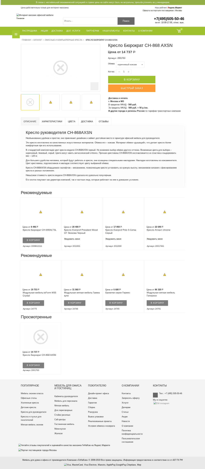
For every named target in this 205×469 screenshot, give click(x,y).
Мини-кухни (60, 429)
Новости (126, 421)
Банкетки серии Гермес (76, 292)
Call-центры (60, 419)
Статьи (125, 412)
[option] (30, 102)
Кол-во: (111, 72)
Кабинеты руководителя (66, 396)
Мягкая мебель (61, 405)
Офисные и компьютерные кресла (63, 40)
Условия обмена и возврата (101, 426)
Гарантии (92, 402)
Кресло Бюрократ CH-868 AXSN (39, 355)
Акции (124, 416)
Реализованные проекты (100, 421)
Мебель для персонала (65, 401)
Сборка (91, 407)
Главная (26, 40)
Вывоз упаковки (95, 416)
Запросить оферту (131, 398)
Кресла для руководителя (33, 412)
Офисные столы (29, 398)
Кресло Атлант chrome (117, 230)
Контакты (126, 393)
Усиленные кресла (30, 402)
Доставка (87, 121)
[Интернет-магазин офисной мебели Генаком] (37, 17)
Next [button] (184, 223)
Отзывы (103, 121)
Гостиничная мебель (64, 424)
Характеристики (52, 121)
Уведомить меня (31, 239)
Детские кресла (28, 407)
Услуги (125, 402)
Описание (30, 121)
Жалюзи (58, 433)
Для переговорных (63, 410)
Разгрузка (93, 412)
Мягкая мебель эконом (32, 424)
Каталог (37, 40)
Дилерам (126, 407)
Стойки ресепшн (62, 415)
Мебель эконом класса (32, 393)
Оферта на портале (162, 10)
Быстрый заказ (132, 88)
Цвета (71, 121)
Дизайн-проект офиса (98, 393)
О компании (127, 426)
